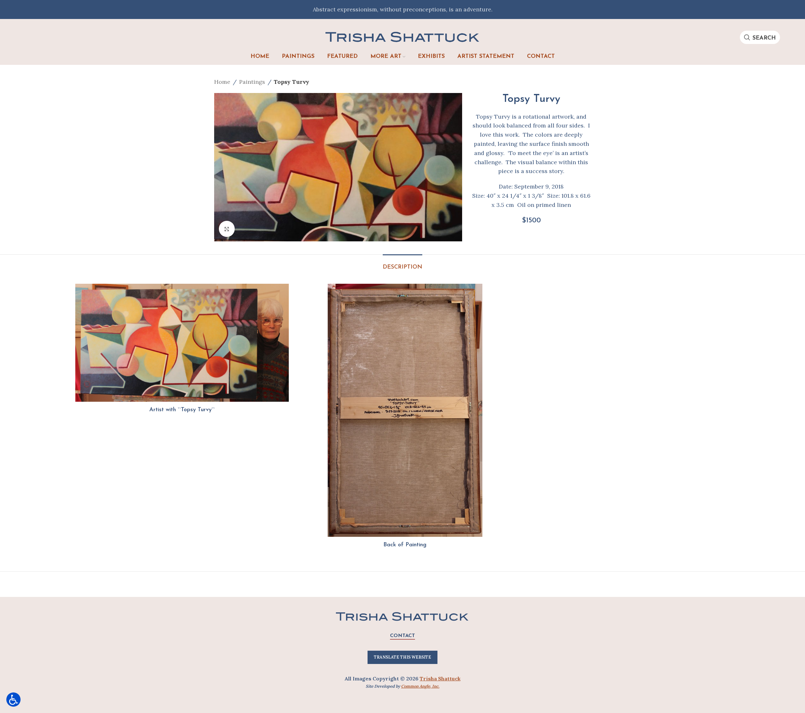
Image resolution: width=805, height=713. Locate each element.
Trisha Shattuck (440, 678)
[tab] (402, 264)
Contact (402, 635)
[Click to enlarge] (227, 229)
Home (222, 81)
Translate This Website (402, 657)
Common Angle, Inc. (420, 686)
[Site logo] (403, 36)
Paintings (252, 81)
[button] (13, 699)
